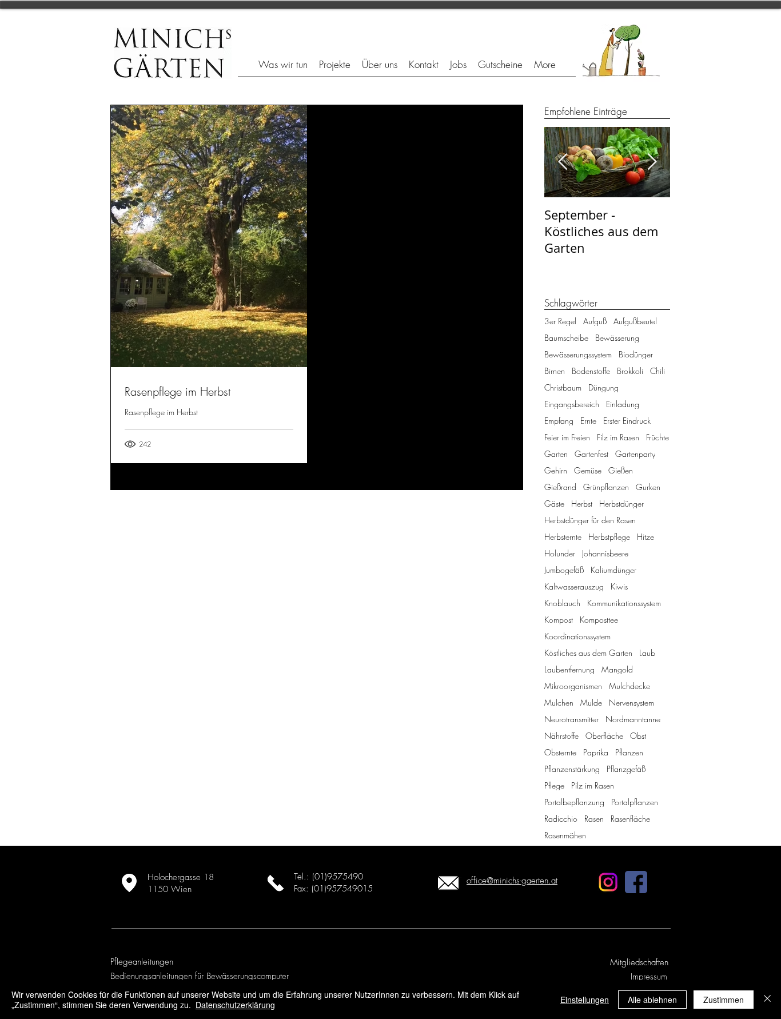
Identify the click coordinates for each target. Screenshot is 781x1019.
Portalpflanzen (634, 802)
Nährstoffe (561, 736)
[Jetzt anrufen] (275, 883)
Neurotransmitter (571, 719)
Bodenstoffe (591, 371)
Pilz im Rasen (592, 785)
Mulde (591, 702)
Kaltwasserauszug (574, 586)
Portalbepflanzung (574, 802)
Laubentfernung (569, 669)
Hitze (645, 537)
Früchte (657, 437)
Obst (638, 736)
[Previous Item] (562, 162)
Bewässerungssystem (578, 354)
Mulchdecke (629, 686)
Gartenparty (635, 454)
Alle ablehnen (652, 999)
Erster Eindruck (627, 420)
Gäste (554, 503)
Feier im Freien (567, 437)
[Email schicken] (448, 883)
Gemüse (587, 470)
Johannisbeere (605, 553)
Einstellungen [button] (584, 999)
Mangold (617, 669)
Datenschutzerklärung (235, 1004)
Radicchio (560, 818)
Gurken (648, 487)
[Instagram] (608, 882)
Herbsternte (562, 537)
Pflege (554, 785)
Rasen (594, 818)
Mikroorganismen (573, 686)
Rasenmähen (565, 835)
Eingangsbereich (571, 404)
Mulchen (558, 702)
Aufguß (595, 321)
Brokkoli (630, 371)
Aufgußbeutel (635, 321)
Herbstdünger (621, 503)
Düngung (603, 387)
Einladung (622, 404)
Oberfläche (604, 736)
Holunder (559, 553)
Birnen (554, 371)
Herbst (581, 503)
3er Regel (560, 321)
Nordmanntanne (632, 719)
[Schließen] (767, 999)
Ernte (588, 420)
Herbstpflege (609, 537)
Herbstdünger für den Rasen (590, 520)
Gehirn (555, 470)
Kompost (558, 619)
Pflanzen (629, 752)
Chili (657, 371)
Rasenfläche (630, 818)
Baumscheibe (566, 338)
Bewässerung (617, 338)
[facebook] (636, 882)
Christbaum (562, 387)
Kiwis (619, 586)
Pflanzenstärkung (572, 769)
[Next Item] (652, 162)
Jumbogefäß (564, 570)
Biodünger (636, 354)
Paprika (595, 752)
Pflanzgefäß (626, 769)
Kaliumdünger (613, 570)
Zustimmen (723, 999)
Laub (647, 653)
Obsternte (560, 752)
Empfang (558, 420)
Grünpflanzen (606, 487)
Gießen (620, 470)
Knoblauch (562, 603)
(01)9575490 (337, 876)
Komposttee (599, 619)
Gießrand (560, 487)
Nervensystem (631, 702)
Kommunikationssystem (624, 603)
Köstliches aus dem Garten (588, 653)
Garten (556, 454)
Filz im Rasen (618, 437)
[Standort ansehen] (129, 883)
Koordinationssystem (577, 636)
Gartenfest (591, 454)
